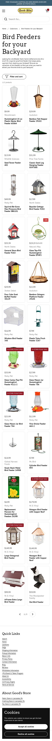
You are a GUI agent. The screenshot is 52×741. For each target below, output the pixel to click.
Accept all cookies (26, 726)
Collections (14, 29)
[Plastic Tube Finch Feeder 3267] (38, 316)
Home (4, 29)
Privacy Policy (7, 659)
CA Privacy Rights (8, 682)
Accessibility (6, 679)
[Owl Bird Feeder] (38, 577)
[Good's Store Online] (25, 11)
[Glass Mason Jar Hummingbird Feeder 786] (38, 357)
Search (4, 639)
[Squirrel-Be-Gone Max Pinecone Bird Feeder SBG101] (13, 184)
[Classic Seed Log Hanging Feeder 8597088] (38, 140)
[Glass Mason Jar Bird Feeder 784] (13, 401)
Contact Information (9, 662)
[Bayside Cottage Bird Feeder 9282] (38, 184)
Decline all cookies (26, 734)
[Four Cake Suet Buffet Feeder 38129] (13, 272)
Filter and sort (16, 76)
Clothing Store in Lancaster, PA (13, 701)
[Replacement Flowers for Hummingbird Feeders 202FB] (13, 487)
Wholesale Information (10, 670)
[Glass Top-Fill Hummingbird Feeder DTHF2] (38, 228)
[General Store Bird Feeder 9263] (13, 228)
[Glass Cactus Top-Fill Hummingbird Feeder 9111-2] (13, 357)
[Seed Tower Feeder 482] (13, 140)
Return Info (6, 656)
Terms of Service (8, 685)
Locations (5, 645)
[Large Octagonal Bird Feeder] (13, 533)
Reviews (5, 667)
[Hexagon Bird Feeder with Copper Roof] (38, 533)
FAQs (4, 647)
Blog (3, 665)
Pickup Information (9, 653)
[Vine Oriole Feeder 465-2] (38, 401)
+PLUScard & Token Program (12, 673)
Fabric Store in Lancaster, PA (12, 698)
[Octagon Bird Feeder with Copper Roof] (38, 487)
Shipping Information (10, 650)
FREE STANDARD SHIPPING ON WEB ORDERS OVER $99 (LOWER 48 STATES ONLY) (26, 3)
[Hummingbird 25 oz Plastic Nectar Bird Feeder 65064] (13, 96)
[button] (47, 11)
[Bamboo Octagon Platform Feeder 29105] (38, 272)
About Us (5, 676)
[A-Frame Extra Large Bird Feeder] (13, 577)
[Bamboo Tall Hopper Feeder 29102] (38, 96)
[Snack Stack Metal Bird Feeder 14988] (13, 443)
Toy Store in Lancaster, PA (11, 704)
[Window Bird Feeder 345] (13, 316)
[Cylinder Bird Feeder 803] (38, 443)
